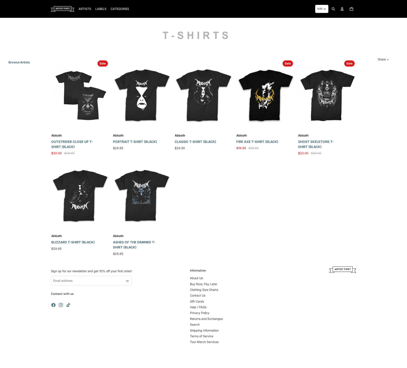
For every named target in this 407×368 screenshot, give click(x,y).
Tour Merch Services (204, 342)
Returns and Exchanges (206, 319)
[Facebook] (53, 305)
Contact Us (197, 295)
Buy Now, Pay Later (203, 284)
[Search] (333, 9)
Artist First (67, 361)
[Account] (342, 9)
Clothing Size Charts (204, 289)
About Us (196, 278)
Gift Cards (197, 301)
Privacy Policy (199, 313)
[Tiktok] (68, 305)
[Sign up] (127, 280)
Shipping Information (204, 330)
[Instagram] (60, 305)
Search (195, 324)
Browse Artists (19, 62)
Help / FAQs (198, 307)
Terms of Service (201, 336)
